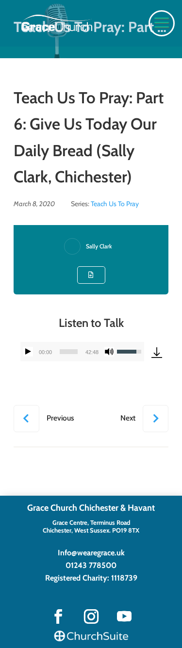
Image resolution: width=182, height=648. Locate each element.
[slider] (69, 351)
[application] (82, 351)
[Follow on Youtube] (124, 616)
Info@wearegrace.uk (91, 552)
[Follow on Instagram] (91, 616)
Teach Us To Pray (115, 203)
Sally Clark (99, 246)
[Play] (28, 351)
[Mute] (109, 351)
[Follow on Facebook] (58, 616)
